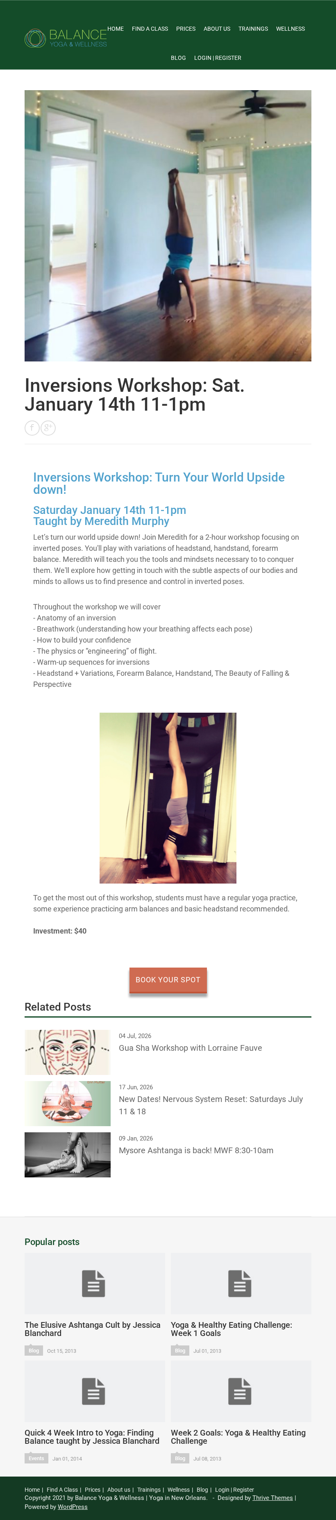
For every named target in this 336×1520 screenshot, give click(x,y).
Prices (185, 28)
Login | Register (217, 58)
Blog (178, 58)
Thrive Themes (272, 1498)
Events (36, 1458)
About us (217, 28)
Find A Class (150, 28)
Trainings (253, 28)
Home (115, 28)
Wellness (290, 28)
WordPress (73, 1507)
